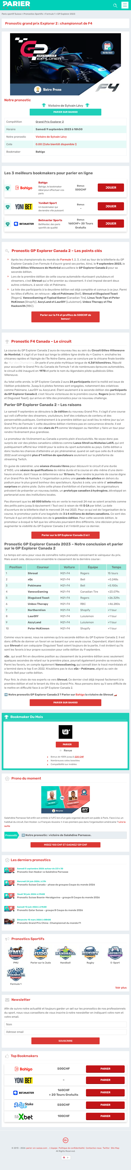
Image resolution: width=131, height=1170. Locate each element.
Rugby (90, 962)
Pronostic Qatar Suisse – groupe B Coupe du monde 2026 (50, 910)
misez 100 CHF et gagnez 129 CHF (65, 844)
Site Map (115, 1148)
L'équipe (53, 1148)
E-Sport (115, 962)
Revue (67, 750)
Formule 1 (66, 259)
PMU (15, 962)
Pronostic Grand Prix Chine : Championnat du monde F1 (49, 923)
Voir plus (121, 987)
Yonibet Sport (47, 203)
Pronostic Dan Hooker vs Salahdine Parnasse (42, 871)
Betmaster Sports (50, 220)
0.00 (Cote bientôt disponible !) (56, 144)
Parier (67, 744)
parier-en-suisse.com (37, 1148)
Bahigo (43, 182)
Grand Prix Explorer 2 (50, 121)
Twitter (106, 1148)
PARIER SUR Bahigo (65, 112)
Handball (65, 962)
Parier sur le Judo (41, 962)
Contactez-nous (93, 1148)
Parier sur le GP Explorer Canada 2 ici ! (66, 535)
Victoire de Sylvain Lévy (51, 136)
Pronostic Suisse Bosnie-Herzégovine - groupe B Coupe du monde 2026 (58, 897)
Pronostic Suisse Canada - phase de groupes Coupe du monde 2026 (56, 884)
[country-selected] (64, 1157)
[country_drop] (68, 1158)
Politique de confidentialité (72, 1148)
